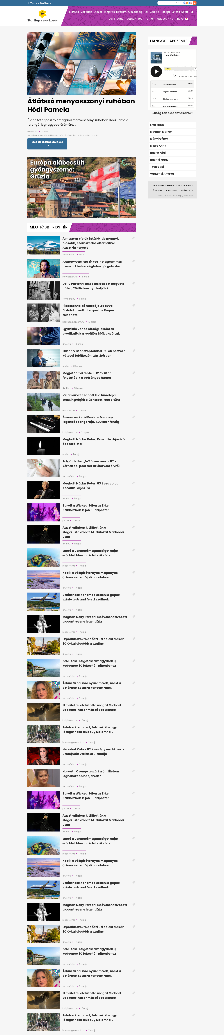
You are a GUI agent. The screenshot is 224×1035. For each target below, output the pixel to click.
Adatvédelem (184, 185)
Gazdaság (135, 12)
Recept (165, 12)
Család (154, 12)
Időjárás (109, 12)
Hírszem (121, 12)
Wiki (170, 19)
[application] (81, 187)
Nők (146, 12)
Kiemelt (74, 12)
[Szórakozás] (44, 16)
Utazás (98, 12)
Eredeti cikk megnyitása (47, 142)
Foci (110, 19)
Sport (184, 12)
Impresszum (171, 190)
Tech (141, 19)
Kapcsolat (157, 190)
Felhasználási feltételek (163, 185)
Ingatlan (119, 19)
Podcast (161, 19)
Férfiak (150, 19)
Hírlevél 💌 (181, 19)
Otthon (131, 19)
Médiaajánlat (187, 190)
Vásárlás (86, 12)
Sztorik (176, 12)
